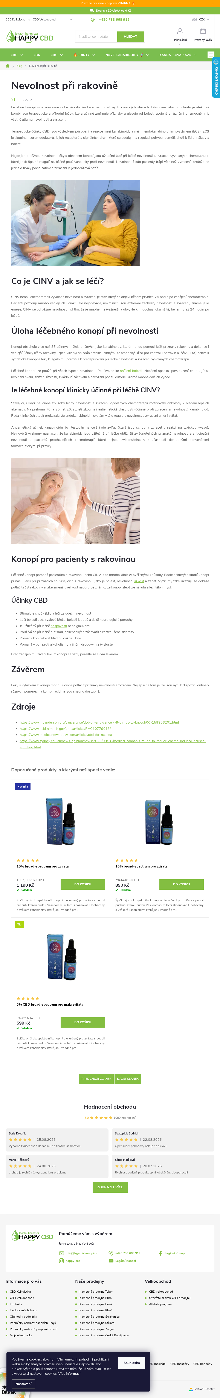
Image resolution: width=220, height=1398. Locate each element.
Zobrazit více (110, 1187)
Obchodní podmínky (23, 1317)
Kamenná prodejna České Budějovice (103, 1335)
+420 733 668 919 (127, 1253)
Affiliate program (160, 1304)
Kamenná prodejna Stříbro (97, 1323)
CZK (202, 20)
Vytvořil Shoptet (204, 1389)
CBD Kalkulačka (16, 20)
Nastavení (23, 1384)
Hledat (130, 36)
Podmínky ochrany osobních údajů (33, 1323)
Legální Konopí (175, 1253)
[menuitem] (17, 55)
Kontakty (16, 1304)
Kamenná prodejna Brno (95, 1298)
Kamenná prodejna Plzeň (96, 1310)
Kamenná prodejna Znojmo (97, 1329)
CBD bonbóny (202, 1364)
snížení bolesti (131, 370)
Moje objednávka (21, 1335)
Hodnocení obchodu (110, 1107)
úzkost (139, 581)
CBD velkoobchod (161, 1291)
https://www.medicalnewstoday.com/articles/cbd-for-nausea (66, 734)
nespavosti (59, 626)
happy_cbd (73, 1261)
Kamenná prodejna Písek (95, 1304)
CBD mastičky (179, 1364)
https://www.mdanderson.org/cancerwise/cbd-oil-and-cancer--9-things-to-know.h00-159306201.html (99, 722)
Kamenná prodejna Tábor (96, 1291)
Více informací (69, 1373)
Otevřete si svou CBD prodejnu (170, 1298)
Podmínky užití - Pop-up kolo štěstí (33, 1329)
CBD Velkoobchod (44, 20)
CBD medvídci (156, 1364)
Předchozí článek (96, 1079)
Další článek (128, 1079)
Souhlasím (132, 1363)
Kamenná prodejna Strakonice (99, 1316)
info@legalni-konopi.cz (82, 1253)
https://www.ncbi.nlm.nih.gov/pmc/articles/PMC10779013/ (65, 728)
